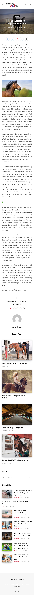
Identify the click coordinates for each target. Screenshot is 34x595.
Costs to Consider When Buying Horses (15, 460)
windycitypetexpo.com (15, 585)
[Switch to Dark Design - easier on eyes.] (26, 4)
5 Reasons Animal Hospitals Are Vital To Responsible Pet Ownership (23, 493)
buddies (11, 298)
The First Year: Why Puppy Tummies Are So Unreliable (22, 535)
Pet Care (16, 497)
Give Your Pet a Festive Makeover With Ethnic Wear (16, 503)
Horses (17, 16)
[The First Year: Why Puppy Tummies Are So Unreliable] (8, 536)
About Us (21, 579)
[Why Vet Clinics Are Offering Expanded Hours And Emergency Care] (8, 525)
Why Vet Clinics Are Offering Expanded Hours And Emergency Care (23, 524)
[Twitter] (12, 39)
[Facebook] (7, 39)
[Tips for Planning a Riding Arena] (17, 414)
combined (21, 298)
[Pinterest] (17, 39)
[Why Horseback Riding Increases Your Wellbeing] (17, 381)
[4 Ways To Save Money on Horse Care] (17, 350)
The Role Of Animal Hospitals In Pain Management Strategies (21, 513)
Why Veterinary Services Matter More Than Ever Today (21, 557)
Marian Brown (10, 27)
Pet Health (17, 517)
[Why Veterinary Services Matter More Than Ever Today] (8, 558)
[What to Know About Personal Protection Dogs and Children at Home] (8, 547)
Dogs (15, 550)
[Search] (29, 4)
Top (17, 591)
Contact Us (13, 579)
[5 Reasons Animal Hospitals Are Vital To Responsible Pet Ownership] (8, 494)
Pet (3, 506)
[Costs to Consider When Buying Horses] (17, 445)
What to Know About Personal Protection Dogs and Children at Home (22, 546)
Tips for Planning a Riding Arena (12, 428)
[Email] (26, 39)
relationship (17, 304)
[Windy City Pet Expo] (12, 5)
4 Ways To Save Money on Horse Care (14, 363)
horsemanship (12, 301)
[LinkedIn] (21, 39)
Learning (23, 301)
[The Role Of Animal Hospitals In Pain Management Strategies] (8, 514)
